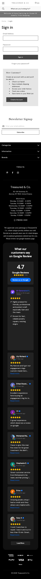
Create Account (17, 100)
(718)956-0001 (21, 220)
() (38, 3)
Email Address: (8, 34)
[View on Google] (12, 357)
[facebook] (13, 173)
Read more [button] (14, 373)
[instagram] (18, 173)
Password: (7, 45)
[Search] (2, 8)
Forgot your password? (20, 64)
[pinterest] (7, 173)
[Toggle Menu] (3, 3)
